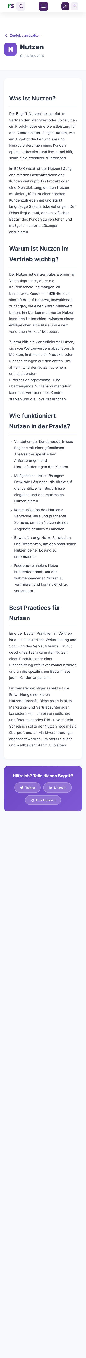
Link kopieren (46, 800)
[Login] (74, 6)
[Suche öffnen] (20, 6)
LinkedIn (60, 787)
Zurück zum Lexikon (25, 35)
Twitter (30, 787)
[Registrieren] (65, 6)
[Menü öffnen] (43, 6)
